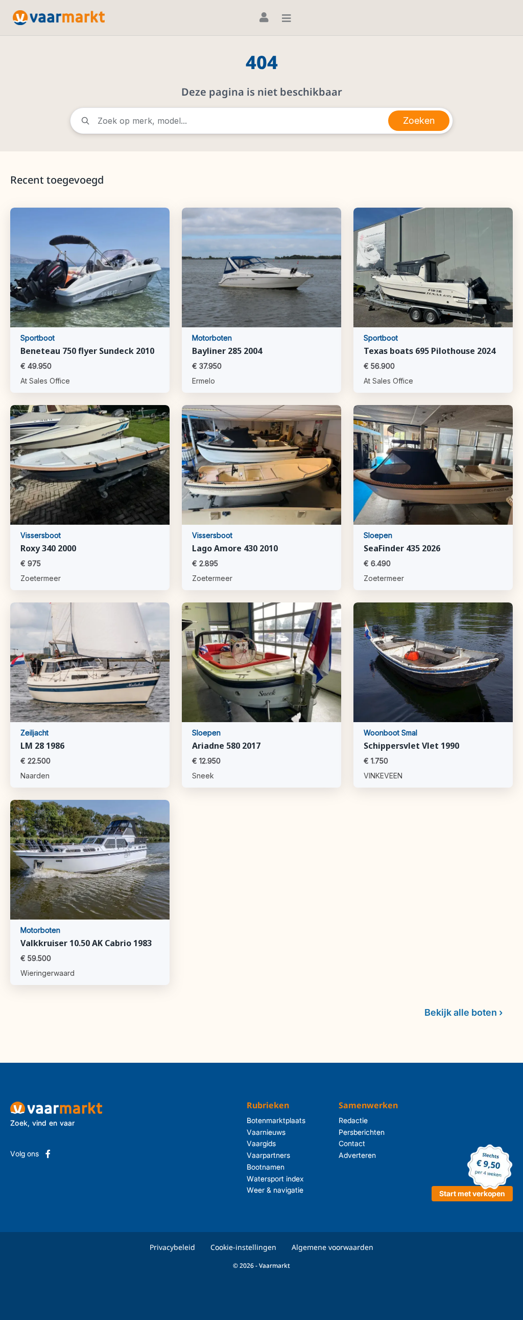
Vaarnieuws (266, 1132)
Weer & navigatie (275, 1189)
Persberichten (362, 1132)
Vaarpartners (268, 1155)
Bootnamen (265, 1166)
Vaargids (261, 1143)
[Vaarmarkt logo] (59, 17)
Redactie (353, 1120)
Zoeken (419, 120)
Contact (352, 1143)
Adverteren (357, 1155)
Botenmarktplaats (276, 1120)
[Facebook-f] (48, 1154)
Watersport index (275, 1178)
